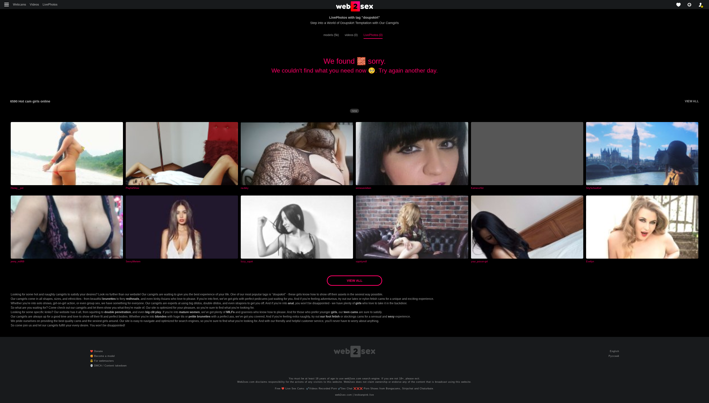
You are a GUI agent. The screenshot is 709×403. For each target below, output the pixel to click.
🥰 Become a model (102, 356)
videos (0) (351, 35)
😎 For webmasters (102, 360)
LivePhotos (50, 4)
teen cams (351, 312)
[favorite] (678, 4)
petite (192, 316)
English (614, 351)
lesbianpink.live (364, 394)
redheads (132, 298)
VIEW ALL (692, 101)
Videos (34, 4)
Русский (614, 356)
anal (291, 303)
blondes (161, 316)
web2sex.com (343, 394)
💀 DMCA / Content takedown (108, 365)
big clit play (153, 312)
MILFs (230, 312)
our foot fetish (330, 316)
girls (358, 303)
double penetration (117, 312)
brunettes (109, 298)
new (354, 110)
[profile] (700, 4)
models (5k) (331, 35)
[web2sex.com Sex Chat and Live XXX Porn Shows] (354, 6)
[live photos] (689, 4)
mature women (189, 312)
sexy (391, 316)
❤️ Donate (96, 351)
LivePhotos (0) (373, 35)
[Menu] (7, 4)
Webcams (19, 4)
